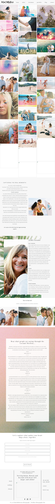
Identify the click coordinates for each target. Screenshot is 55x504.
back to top (46, 490)
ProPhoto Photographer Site (38, 502)
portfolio (39, 2)
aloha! (23, 2)
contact (52, 2)
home (17, 2)
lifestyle (10, 489)
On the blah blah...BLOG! (46, 481)
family (10, 481)
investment (31, 2)
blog (46, 2)
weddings (10, 485)
